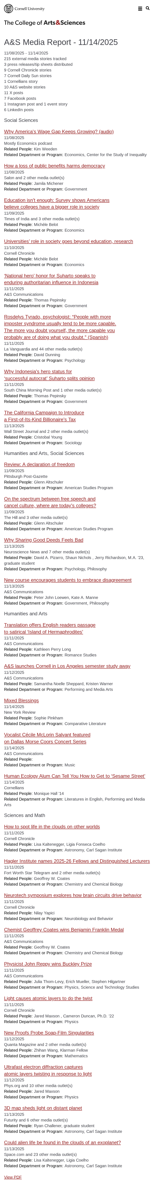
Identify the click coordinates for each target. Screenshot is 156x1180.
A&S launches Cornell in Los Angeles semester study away (67, 666)
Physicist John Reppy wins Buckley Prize (48, 964)
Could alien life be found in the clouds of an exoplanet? (62, 1142)
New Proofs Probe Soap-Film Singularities (49, 1032)
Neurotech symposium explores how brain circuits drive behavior (73, 895)
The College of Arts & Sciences (44, 23)
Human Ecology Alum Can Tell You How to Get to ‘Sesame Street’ (74, 776)
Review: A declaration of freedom (39, 464)
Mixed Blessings (21, 700)
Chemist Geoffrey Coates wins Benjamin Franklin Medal (64, 929)
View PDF (13, 1177)
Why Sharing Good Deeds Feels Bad (43, 540)
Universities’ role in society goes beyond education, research (68, 241)
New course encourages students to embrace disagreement (68, 580)
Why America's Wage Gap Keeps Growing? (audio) (59, 131)
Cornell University (24, 8)
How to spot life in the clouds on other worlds (52, 826)
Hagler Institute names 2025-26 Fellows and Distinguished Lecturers (77, 861)
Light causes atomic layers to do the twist (48, 998)
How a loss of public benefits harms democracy (54, 165)
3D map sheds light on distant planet (43, 1108)
